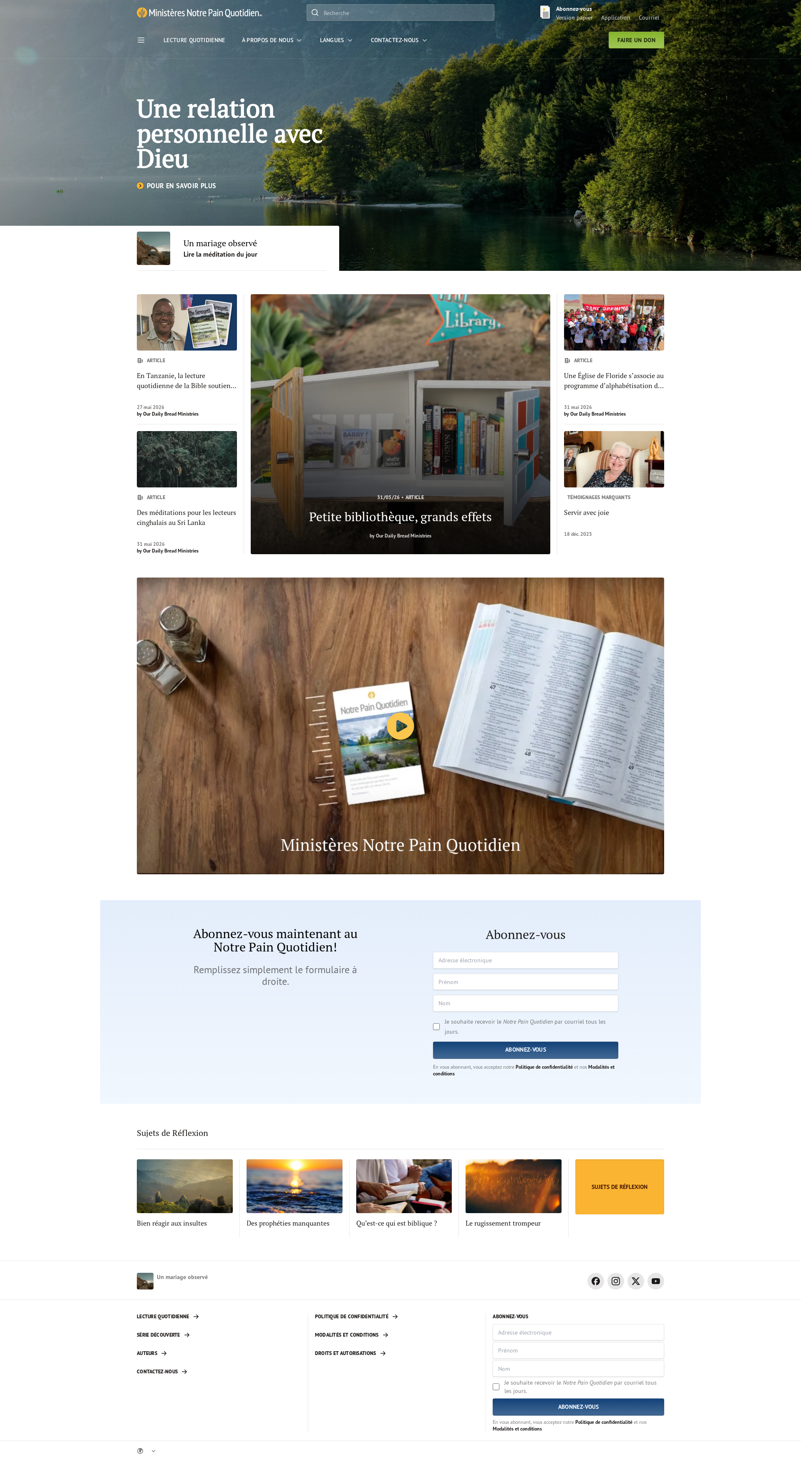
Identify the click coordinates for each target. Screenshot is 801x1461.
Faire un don (636, 40)
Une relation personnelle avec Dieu (230, 133)
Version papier (574, 17)
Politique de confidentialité (544, 1067)
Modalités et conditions (517, 1429)
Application (615, 17)
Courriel (649, 17)
